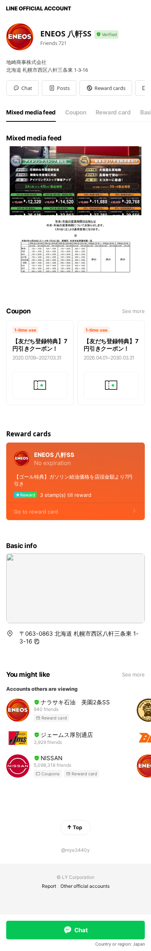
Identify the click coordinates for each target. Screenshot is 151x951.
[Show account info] (106, 34)
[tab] (31, 112)
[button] (59, 88)
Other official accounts (85, 886)
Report (49, 886)
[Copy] (36, 641)
